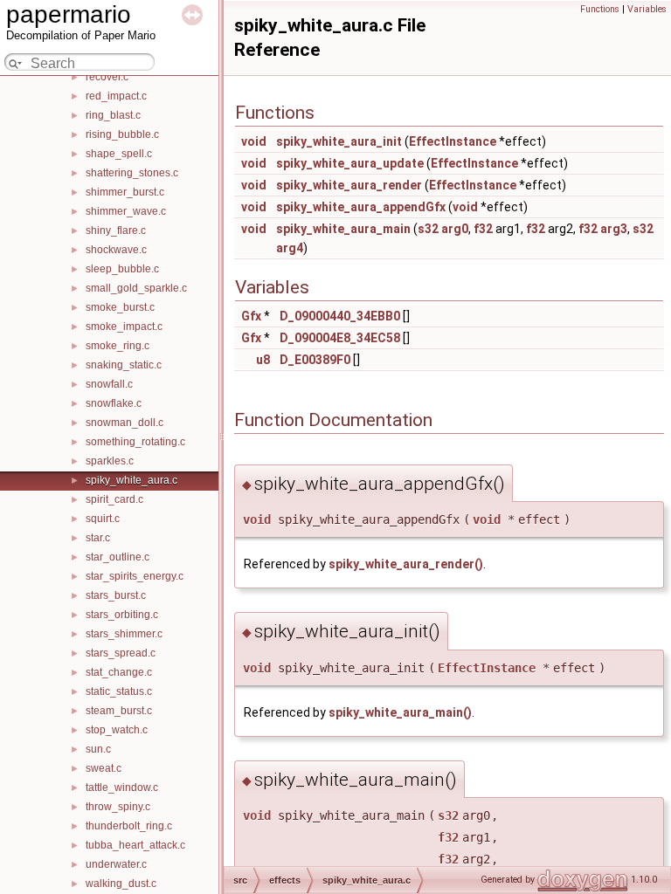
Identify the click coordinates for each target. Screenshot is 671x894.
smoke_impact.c (124, 326)
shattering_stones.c (132, 173)
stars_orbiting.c (122, 615)
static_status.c (119, 691)
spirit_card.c (114, 499)
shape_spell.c (119, 154)
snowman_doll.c (124, 422)
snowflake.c (114, 403)
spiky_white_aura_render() (406, 564)
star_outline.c (117, 557)
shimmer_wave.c (126, 211)
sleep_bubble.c (122, 269)
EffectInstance (452, 141)
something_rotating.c (135, 442)
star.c (98, 538)
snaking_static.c (124, 365)
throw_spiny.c (118, 807)
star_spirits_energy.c (134, 576)
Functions (599, 9)
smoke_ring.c (117, 346)
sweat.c (103, 768)
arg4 (289, 248)
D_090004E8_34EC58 (340, 338)
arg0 (454, 229)
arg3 (613, 229)
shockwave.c (116, 250)
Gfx (251, 316)
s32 (428, 229)
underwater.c (116, 864)
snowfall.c (109, 384)
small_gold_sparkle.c (136, 288)
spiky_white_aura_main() (400, 712)
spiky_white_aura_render (349, 185)
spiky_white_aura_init (339, 141)
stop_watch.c (117, 730)
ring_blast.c (113, 115)
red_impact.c (116, 96)
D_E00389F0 (315, 360)
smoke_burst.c (120, 307)
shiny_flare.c (116, 230)
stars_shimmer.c (124, 634)
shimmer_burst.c (125, 192)
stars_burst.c (116, 595)
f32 (483, 229)
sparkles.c (110, 461)
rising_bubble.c (122, 134)
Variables (647, 9)
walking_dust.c (121, 883)
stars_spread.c (121, 653)
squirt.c (103, 518)
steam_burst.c (119, 711)
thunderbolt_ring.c (129, 826)
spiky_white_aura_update (350, 163)
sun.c (98, 749)
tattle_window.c (122, 787)
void (253, 141)
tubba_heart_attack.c (135, 845)
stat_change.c (119, 672)
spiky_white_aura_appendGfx (361, 207)
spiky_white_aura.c (131, 480)
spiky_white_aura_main (343, 229)
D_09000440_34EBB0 (340, 316)
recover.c (107, 77)
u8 (263, 360)
